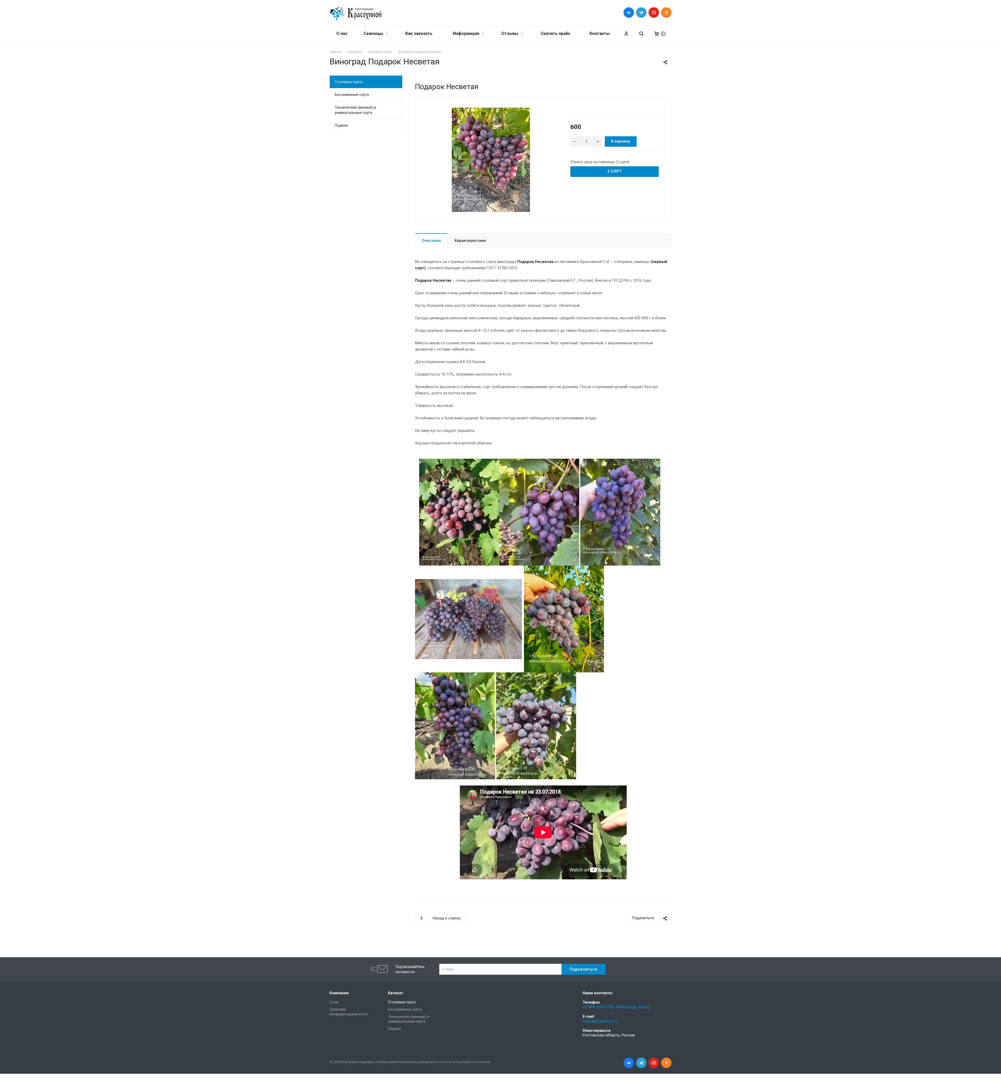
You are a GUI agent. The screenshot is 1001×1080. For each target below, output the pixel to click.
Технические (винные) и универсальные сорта (355, 110)
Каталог (395, 993)
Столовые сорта (348, 82)
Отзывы (510, 33)
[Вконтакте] (629, 12)
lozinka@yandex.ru (600, 1021)
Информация (466, 33)
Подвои (341, 125)
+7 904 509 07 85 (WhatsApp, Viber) (616, 1007)
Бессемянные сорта (352, 95)
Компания (339, 993)
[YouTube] (654, 12)
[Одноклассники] (666, 12)
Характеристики (470, 240)
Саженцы (373, 33)
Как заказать (418, 33)
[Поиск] (641, 33)
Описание (431, 240)
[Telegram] (641, 12)
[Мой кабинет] (626, 33)
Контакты (599, 33)
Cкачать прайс (555, 33)
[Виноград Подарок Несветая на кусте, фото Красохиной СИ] (491, 159)
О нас (341, 33)
